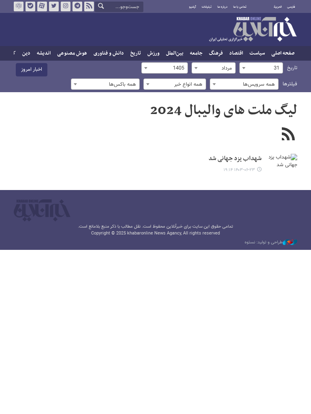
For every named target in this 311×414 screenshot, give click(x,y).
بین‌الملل (174, 53)
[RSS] (288, 135)
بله (30, 6)
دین (26, 53)
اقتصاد (236, 53)
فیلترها (290, 84)
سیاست (257, 53)
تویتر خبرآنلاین (54, 6)
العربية (278, 6)
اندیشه (44, 53)
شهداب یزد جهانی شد (235, 159)
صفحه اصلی (282, 53)
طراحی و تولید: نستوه (264, 242)
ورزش (153, 53)
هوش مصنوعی (72, 53)
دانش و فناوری (109, 53)
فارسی (291, 6)
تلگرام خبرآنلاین (77, 6)
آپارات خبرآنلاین (42, 6)
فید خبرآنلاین (89, 6)
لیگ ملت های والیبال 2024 (223, 110)
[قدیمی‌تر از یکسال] (281, 164)
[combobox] (261, 68)
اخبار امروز (31, 69)
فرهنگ (216, 53)
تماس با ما (240, 6)
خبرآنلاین (252, 30)
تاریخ (135, 53)
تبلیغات (207, 6)
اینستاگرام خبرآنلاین (65, 6)
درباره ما (222, 6)
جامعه (196, 53)
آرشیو (192, 6)
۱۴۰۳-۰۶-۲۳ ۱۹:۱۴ (239, 170)
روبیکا (18, 6)
